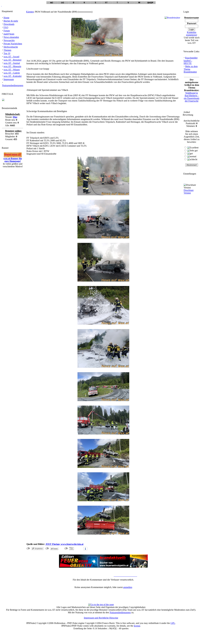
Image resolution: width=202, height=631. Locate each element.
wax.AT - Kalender (13, 76)
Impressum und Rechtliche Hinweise (101, 618)
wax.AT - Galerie (12, 73)
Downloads (9, 24)
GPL (173, 623)
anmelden (127, 587)
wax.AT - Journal (12, 63)
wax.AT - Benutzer (12, 60)
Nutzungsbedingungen (12, 85)
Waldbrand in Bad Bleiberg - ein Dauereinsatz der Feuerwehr (191, 97)
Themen (7, 50)
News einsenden (11, 37)
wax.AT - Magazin (12, 66)
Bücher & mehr (11, 21)
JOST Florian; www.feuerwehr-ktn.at (64, 544)
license (137, 626)
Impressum (9, 79)
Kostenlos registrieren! (191, 33)
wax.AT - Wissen (12, 69)
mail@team (9, 34)
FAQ (6, 27)
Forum (7, 30)
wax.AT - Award (11, 56)
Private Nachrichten (13, 43)
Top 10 (7, 53)
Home (6, 17)
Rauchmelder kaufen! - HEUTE (191, 61)
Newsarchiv (9, 40)
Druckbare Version (189, 191)
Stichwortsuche (11, 47)
